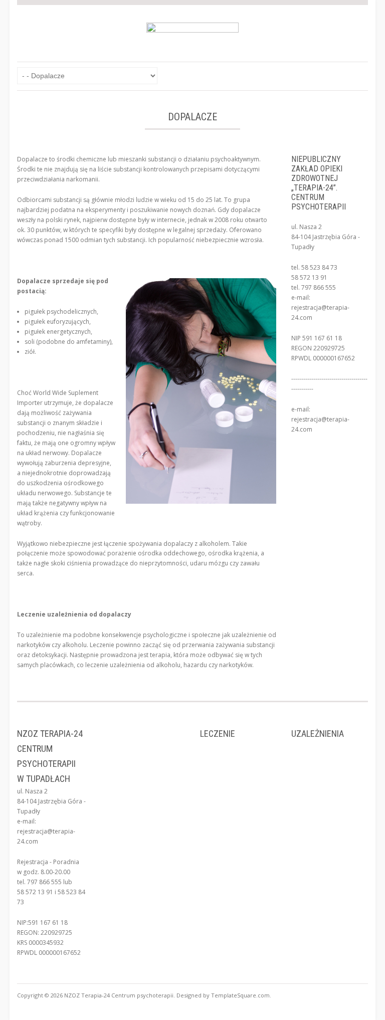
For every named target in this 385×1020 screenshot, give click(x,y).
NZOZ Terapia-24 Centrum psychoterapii (118, 995)
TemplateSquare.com (240, 995)
